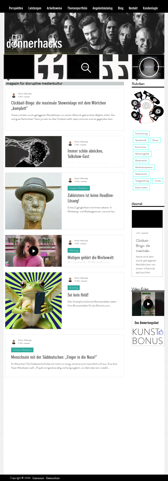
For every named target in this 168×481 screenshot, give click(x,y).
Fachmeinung (141, 133)
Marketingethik (142, 153)
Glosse (155, 140)
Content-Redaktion (79, 188)
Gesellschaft (140, 140)
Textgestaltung (142, 180)
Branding (74, 287)
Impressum (38, 478)
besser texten (141, 187)
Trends (158, 180)
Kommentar (140, 147)
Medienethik (141, 160)
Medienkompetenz (143, 167)
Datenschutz (53, 478)
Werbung (74, 250)
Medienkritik (141, 174)
